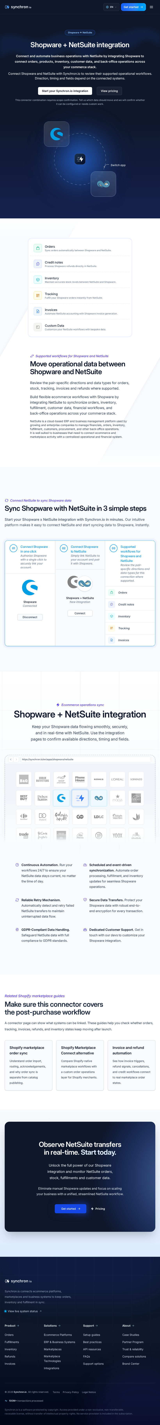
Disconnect (30, 617)
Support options (93, 1363)
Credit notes (54, 262)
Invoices (51, 310)
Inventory (52, 278)
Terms (56, 1392)
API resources (92, 1349)
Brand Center (130, 1363)
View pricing (109, 91)
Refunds (10, 1356)
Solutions (50, 1325)
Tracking (51, 294)
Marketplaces (52, 1349)
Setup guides (91, 1334)
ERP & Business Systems (59, 1342)
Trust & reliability (132, 1349)
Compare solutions (134, 1356)
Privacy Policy (71, 1392)
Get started (131, 7)
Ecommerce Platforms (58, 1334)
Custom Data (54, 326)
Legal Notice (89, 1392)
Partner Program (132, 1342)
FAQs (86, 1356)
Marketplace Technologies (52, 1359)
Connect (80, 613)
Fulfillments (12, 1342)
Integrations (51, 1368)
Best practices (92, 1342)
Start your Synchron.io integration (65, 91)
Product (10, 1325)
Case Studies (130, 1334)
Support (88, 1325)
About (126, 1325)
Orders (50, 246)
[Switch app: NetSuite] (103, 184)
